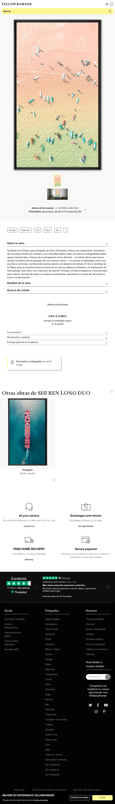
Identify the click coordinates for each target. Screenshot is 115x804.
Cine (47, 745)
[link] (17, 4)
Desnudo (49, 710)
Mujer (48, 695)
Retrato (49, 700)
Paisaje (12, 230)
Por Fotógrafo (52, 775)
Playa (47, 230)
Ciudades (50, 644)
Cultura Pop (51, 735)
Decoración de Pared (55, 760)
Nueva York (51, 740)
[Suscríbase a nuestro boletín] (108, 677)
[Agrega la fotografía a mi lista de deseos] (54, 480)
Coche (48, 679)
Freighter (28, 470)
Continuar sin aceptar (79, 797)
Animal (48, 654)
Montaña (49, 730)
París (47, 750)
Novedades (51, 624)
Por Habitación (52, 765)
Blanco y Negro (53, 649)
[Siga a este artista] (111, 392)
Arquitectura (51, 674)
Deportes (25, 230)
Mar (57, 230)
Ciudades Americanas (56, 720)
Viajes (48, 664)
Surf (37, 230)
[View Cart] (106, 4)
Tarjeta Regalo (52, 619)
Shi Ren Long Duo (27, 474)
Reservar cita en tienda (57, 305)
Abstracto (50, 689)
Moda (48, 639)
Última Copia (51, 629)
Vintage (49, 725)
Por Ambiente (52, 770)
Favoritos (50, 634)
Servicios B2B (11, 650)
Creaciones (51, 715)
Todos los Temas (53, 755)
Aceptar (102, 797)
